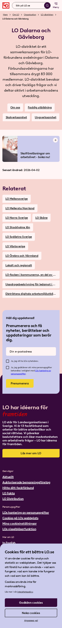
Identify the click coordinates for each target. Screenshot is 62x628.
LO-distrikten (47, 14)
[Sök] (47, 5)
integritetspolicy (25, 592)
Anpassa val (31, 620)
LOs (37, 370)
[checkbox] (7, 361)
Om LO (15, 14)
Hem (5, 14)
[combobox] (31, 5)
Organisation (30, 14)
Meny (56, 7)
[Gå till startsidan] (5, 5)
